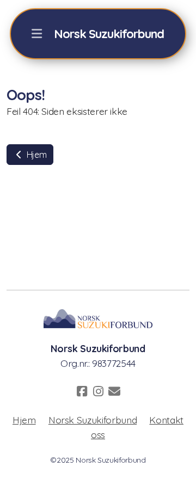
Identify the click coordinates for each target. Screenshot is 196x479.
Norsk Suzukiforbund (92, 420)
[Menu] (36, 33)
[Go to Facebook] (82, 391)
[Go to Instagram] (98, 391)
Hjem (35, 154)
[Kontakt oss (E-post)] (114, 391)
